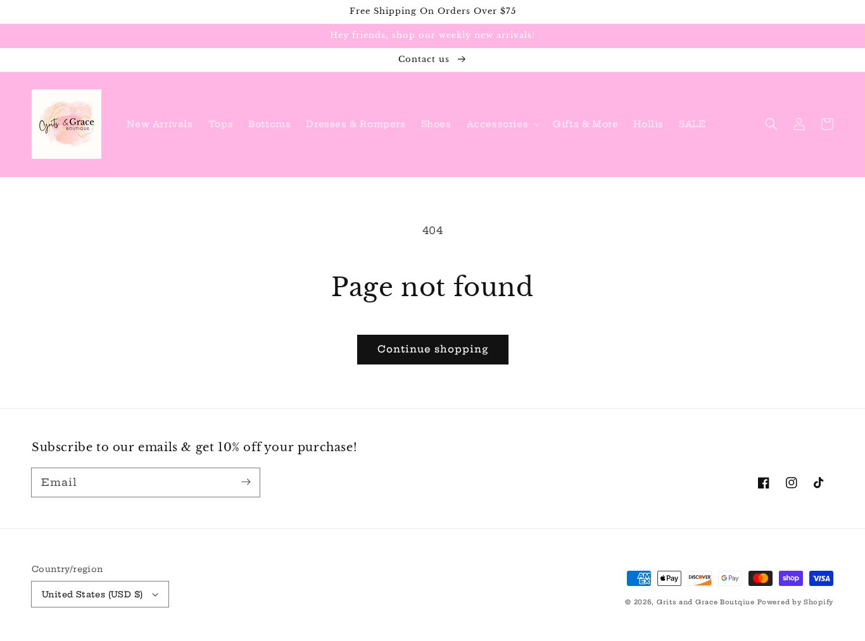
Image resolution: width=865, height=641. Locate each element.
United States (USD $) (92, 594)
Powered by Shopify (795, 602)
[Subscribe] (246, 482)
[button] (502, 124)
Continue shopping (432, 349)
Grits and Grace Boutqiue (706, 602)
